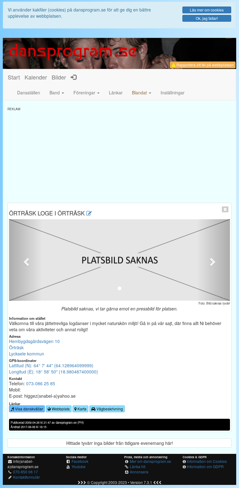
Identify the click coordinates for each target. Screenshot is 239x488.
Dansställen (28, 92)
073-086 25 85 (40, 383)
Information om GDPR (205, 466)
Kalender (36, 77)
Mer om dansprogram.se (150, 461)
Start (14, 77)
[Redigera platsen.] (89, 213)
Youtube (79, 466)
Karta (82, 408)
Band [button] (55, 92)
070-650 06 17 (25, 471)
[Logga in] (73, 77)
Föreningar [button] (84, 92)
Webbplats (60, 408)
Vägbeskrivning (109, 408)
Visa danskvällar (28, 408)
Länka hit (137, 466)
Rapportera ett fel (205, 64)
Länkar (116, 92)
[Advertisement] (119, 154)
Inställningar (173, 92)
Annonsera (139, 471)
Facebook (80, 461)
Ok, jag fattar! (207, 18)
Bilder (59, 77)
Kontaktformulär (26, 477)
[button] (141, 92)
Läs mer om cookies (207, 9)
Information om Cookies (207, 461)
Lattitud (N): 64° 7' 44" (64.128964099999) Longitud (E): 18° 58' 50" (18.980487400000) (53, 368)
